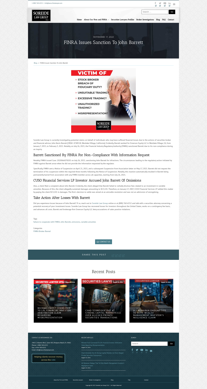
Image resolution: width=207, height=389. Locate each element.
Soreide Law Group (100, 203)
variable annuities (88, 222)
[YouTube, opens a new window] (164, 4)
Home (79, 19)
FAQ (164, 19)
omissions (76, 222)
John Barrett (66, 222)
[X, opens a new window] (160, 4)
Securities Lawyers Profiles (122, 19)
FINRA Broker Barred (42, 231)
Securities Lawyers (78, 380)
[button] (103, 241)
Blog (158, 19)
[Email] (173, 4)
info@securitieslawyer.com (53, 3)
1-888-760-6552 (37, 3)
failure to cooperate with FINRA (46, 222)
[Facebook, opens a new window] (156, 4)
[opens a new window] (113, 255)
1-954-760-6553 (40, 347)
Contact (171, 19)
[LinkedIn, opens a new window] (169, 4)
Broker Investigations (145, 19)
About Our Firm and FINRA (95, 19)
